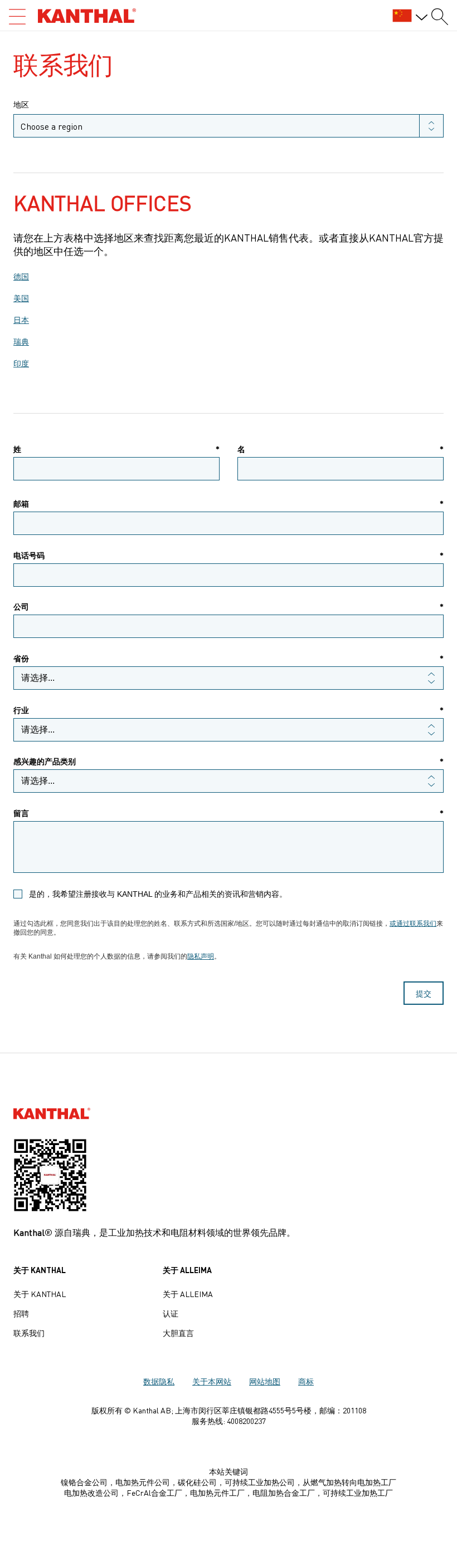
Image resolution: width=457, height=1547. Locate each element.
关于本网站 (211, 1381)
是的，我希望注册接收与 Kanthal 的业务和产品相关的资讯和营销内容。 (158, 894)
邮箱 (228, 503)
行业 (228, 710)
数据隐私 (158, 1381)
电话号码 (228, 555)
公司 (228, 606)
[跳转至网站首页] (87, 15)
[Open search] (17, 16)
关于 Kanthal (39, 1293)
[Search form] (439, 16)
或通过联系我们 (413, 923)
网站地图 (264, 1381)
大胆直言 (178, 1332)
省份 (228, 658)
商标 (306, 1381)
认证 (170, 1313)
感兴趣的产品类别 (228, 761)
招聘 (21, 1313)
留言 (228, 813)
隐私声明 (200, 956)
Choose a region (51, 126)
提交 (423, 993)
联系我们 (29, 1332)
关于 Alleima (188, 1293)
